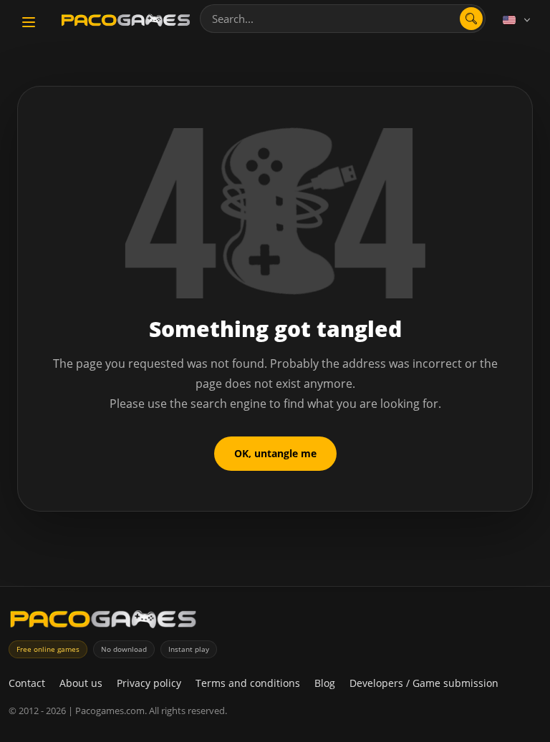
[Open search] (471, 18)
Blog (324, 683)
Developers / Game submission (423, 683)
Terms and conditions (248, 683)
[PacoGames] (103, 622)
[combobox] (343, 18)
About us (80, 683)
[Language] (517, 20)
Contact (27, 683)
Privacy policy (149, 683)
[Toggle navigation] (28, 22)
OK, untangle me (275, 453)
